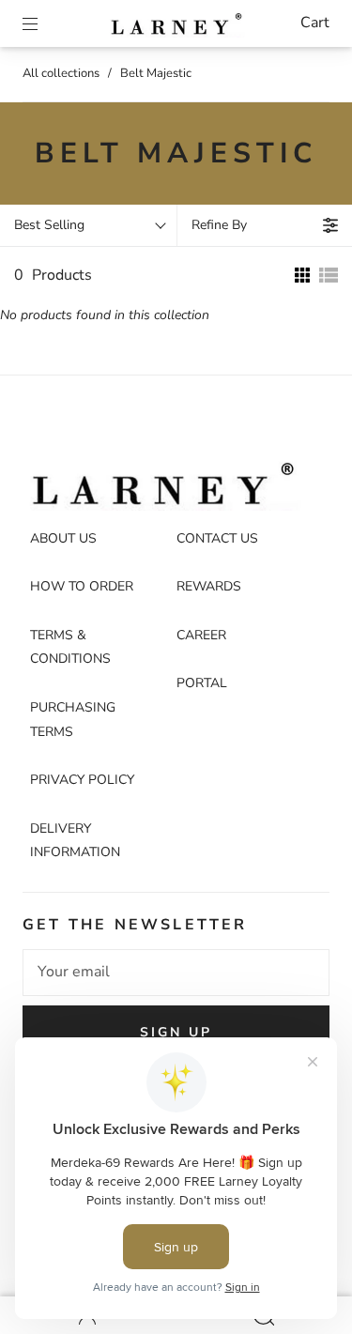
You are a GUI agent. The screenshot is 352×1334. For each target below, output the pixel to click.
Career (201, 635)
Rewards (208, 586)
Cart (314, 22)
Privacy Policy (82, 780)
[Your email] (176, 972)
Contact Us (217, 538)
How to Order (81, 586)
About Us (63, 538)
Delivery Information (75, 841)
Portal (201, 683)
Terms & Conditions (70, 647)
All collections (61, 73)
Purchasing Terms (72, 719)
